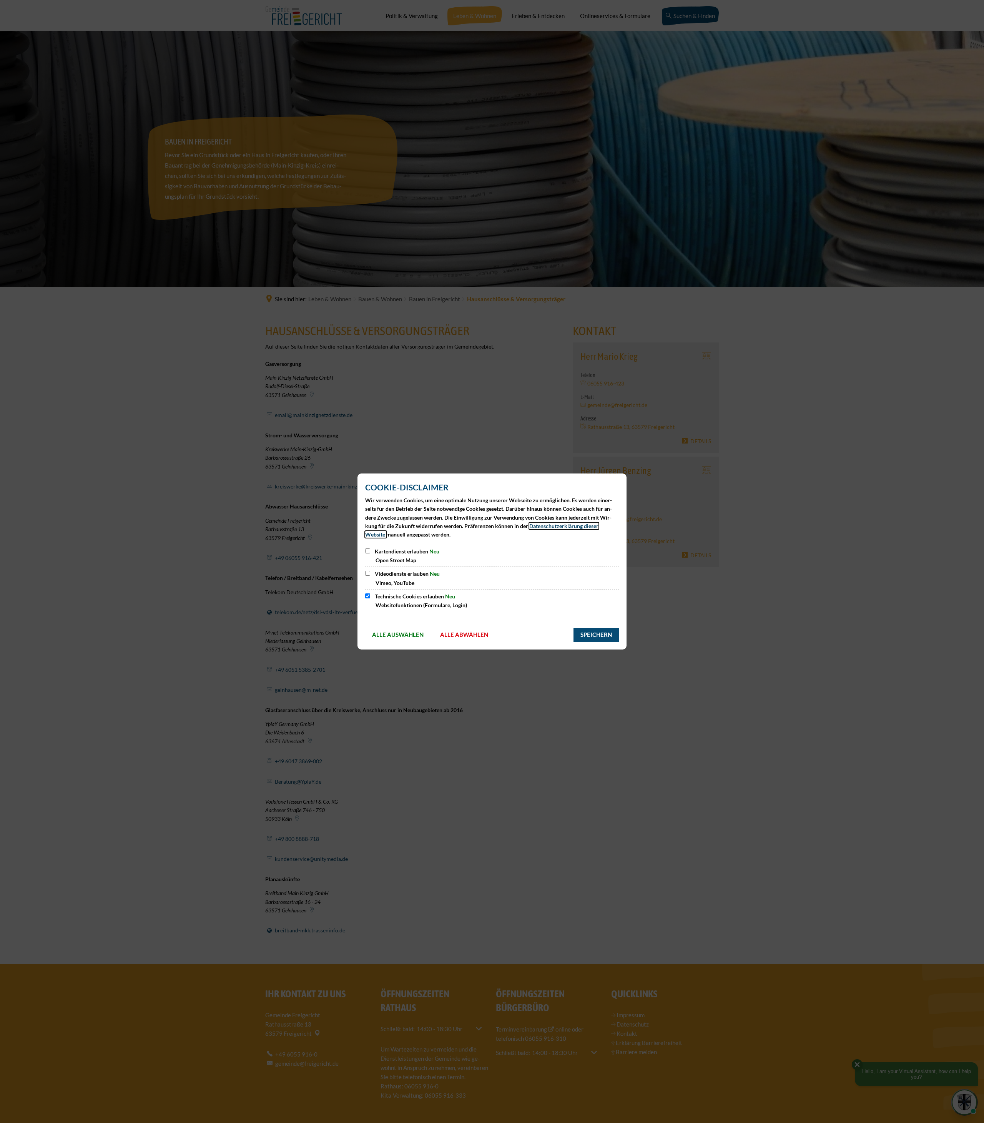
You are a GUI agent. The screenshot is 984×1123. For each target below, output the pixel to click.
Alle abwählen (464, 634)
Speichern (596, 634)
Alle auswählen (398, 634)
